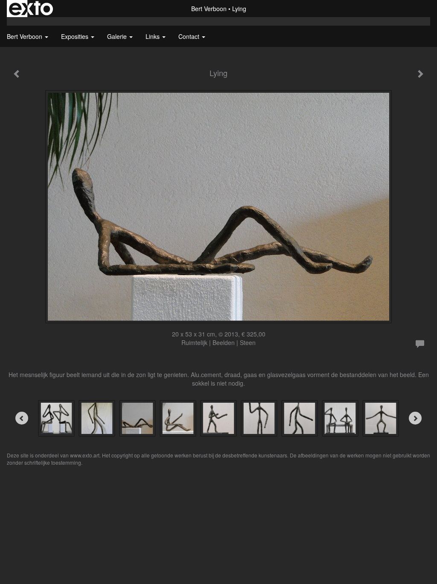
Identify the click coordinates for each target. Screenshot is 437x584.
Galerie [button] (117, 36)
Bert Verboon (209, 8)
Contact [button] (189, 36)
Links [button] (153, 36)
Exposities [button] (75, 36)
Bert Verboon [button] (25, 36)
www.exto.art (84, 455)
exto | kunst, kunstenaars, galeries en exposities (31, 8)
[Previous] (21, 418)
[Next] (415, 418)
